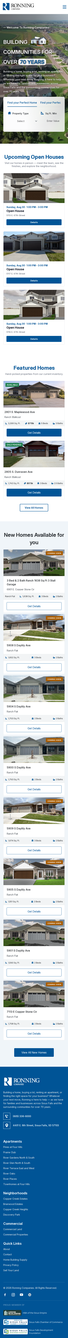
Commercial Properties (15, 1234)
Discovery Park (11, 1214)
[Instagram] (12, 1295)
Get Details (34, 432)
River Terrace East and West (18, 1168)
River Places (10, 1178)
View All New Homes (34, 1052)
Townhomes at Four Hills (16, 1184)
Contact (7, 1254)
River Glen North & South (16, 1163)
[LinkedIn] (28, 1295)
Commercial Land (12, 1229)
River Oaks (9, 1173)
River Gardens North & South (18, 1157)
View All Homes (34, 507)
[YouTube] (20, 1295)
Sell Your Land (11, 1270)
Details (34, 222)
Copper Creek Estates (15, 1198)
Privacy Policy (11, 1265)
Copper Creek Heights (15, 1209)
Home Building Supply (15, 1259)
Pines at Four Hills (12, 1147)
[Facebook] (5, 1295)
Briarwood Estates (13, 1204)
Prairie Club (9, 1152)
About (6, 1249)
